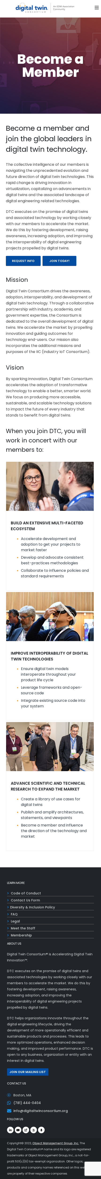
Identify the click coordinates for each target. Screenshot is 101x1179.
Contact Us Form (25, 900)
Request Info (23, 261)
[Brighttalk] (33, 1130)
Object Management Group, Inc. (55, 1143)
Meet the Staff (23, 928)
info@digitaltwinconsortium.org (40, 1110)
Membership (21, 935)
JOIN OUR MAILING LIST (27, 1072)
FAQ (14, 914)
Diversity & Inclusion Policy (32, 907)
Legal (15, 921)
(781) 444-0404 (27, 1103)
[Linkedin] (10, 1130)
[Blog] (26, 1130)
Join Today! (59, 261)
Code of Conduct (26, 893)
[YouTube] (18, 1130)
